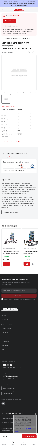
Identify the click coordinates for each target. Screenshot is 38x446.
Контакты (4, 337)
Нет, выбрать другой (11, 26)
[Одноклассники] (29, 55)
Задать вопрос (7, 393)
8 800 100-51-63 (7, 365)
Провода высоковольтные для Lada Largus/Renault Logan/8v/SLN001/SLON (11, 252)
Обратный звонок (8, 388)
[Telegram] (24, 55)
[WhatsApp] (32, 55)
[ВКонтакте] (27, 55)
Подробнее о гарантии (11, 212)
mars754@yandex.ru (9, 376)
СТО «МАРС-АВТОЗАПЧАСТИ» (13, 413)
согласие (9, 299)
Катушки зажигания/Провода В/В (9, 249)
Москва (11, 157)
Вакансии (4, 345)
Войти (13, 444)
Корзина (34, 444)
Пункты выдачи (6, 328)
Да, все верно (9, 21)
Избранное (23, 444)
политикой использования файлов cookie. (23, 430)
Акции (3, 315)
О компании (5, 341)
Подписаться (19, 295)
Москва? (16, 16)
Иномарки (4, 332)
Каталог (3, 444)
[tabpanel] (11, 247)
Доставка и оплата (7, 324)
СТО (2, 350)
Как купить (5, 319)
